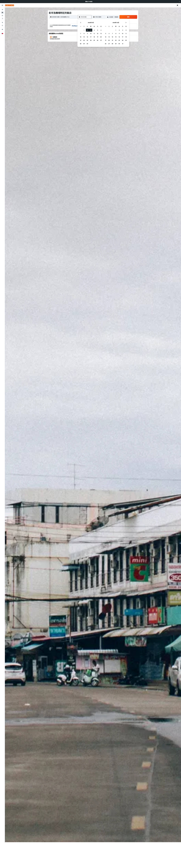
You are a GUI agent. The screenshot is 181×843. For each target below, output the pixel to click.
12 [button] (97, 33)
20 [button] (101, 37)
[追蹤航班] (2, 25)
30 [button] (87, 43)
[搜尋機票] (2, 9)
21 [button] (80, 40)
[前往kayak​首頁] (9, 5)
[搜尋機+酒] (2, 18)
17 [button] (90, 37)
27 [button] (101, 40)
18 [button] (94, 37)
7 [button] (80, 33)
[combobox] (64, 17)
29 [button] (84, 43)
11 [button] (94, 33)
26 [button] (97, 40)
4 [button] (94, 30)
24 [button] (90, 40)
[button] (179, 1)
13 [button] (101, 33)
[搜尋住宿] (2, 12)
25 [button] (94, 40)
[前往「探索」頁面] (2, 22)
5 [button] (97, 30)
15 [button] (84, 37)
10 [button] (90, 33)
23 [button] (87, 40)
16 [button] (87, 37)
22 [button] (84, 40)
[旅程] (2, 29)
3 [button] (90, 30)
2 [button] (87, 30)
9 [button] (87, 33)
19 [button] (97, 37)
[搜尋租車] (2, 15)
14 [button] (80, 37)
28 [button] (80, 43)
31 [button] (122, 43)
